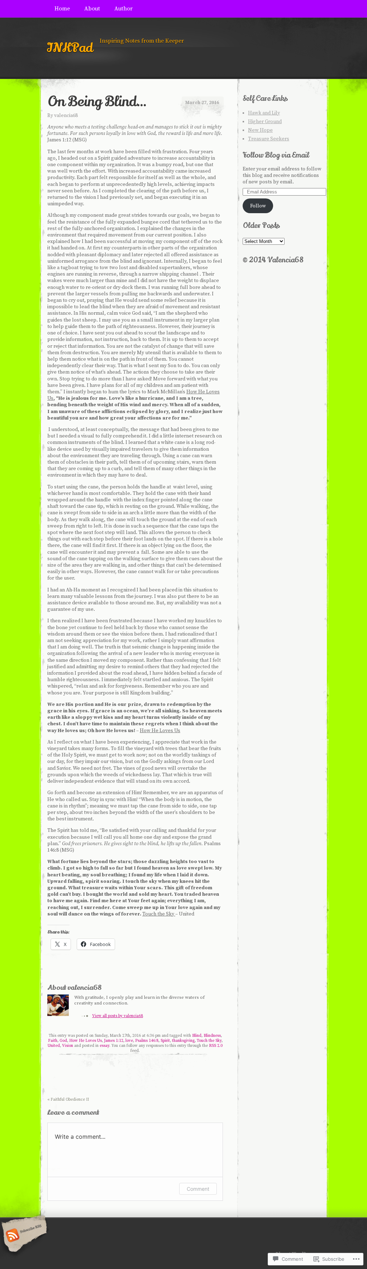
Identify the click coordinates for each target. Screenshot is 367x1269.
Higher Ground (265, 121)
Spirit (165, 1040)
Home (62, 8)
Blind (196, 1035)
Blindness (212, 1035)
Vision (67, 1045)
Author (123, 8)
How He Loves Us (85, 1040)
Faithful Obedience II (68, 1099)
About (92, 8)
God (63, 1040)
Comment (198, 1189)
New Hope (260, 130)
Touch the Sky (209, 1040)
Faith (52, 1040)
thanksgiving (183, 1040)
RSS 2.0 (216, 1045)
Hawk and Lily (264, 113)
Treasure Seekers (268, 139)
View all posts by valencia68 (117, 1016)
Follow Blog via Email (276, 155)
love (129, 1040)
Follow (258, 206)
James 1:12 (113, 1040)
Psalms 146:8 (146, 1040)
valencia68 (66, 115)
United (54, 1045)
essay (104, 1045)
